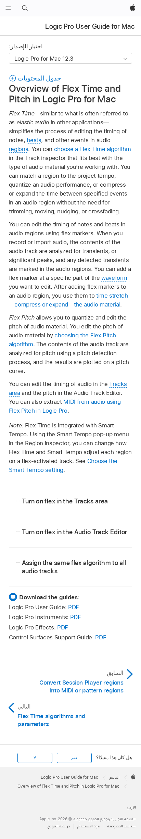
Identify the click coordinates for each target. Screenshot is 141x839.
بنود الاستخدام (88, 826)
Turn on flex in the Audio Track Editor (74, 532)
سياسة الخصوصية (121, 826)
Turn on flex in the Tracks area (65, 501)
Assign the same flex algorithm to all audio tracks (74, 567)
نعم (74, 757)
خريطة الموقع (59, 826)
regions (18, 149)
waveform (114, 277)
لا (35, 757)
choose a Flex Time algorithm (92, 149)
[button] (24, 8)
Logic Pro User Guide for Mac (89, 26)
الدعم (114, 777)
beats (34, 140)
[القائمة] (8, 8)
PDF (73, 607)
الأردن (131, 807)
